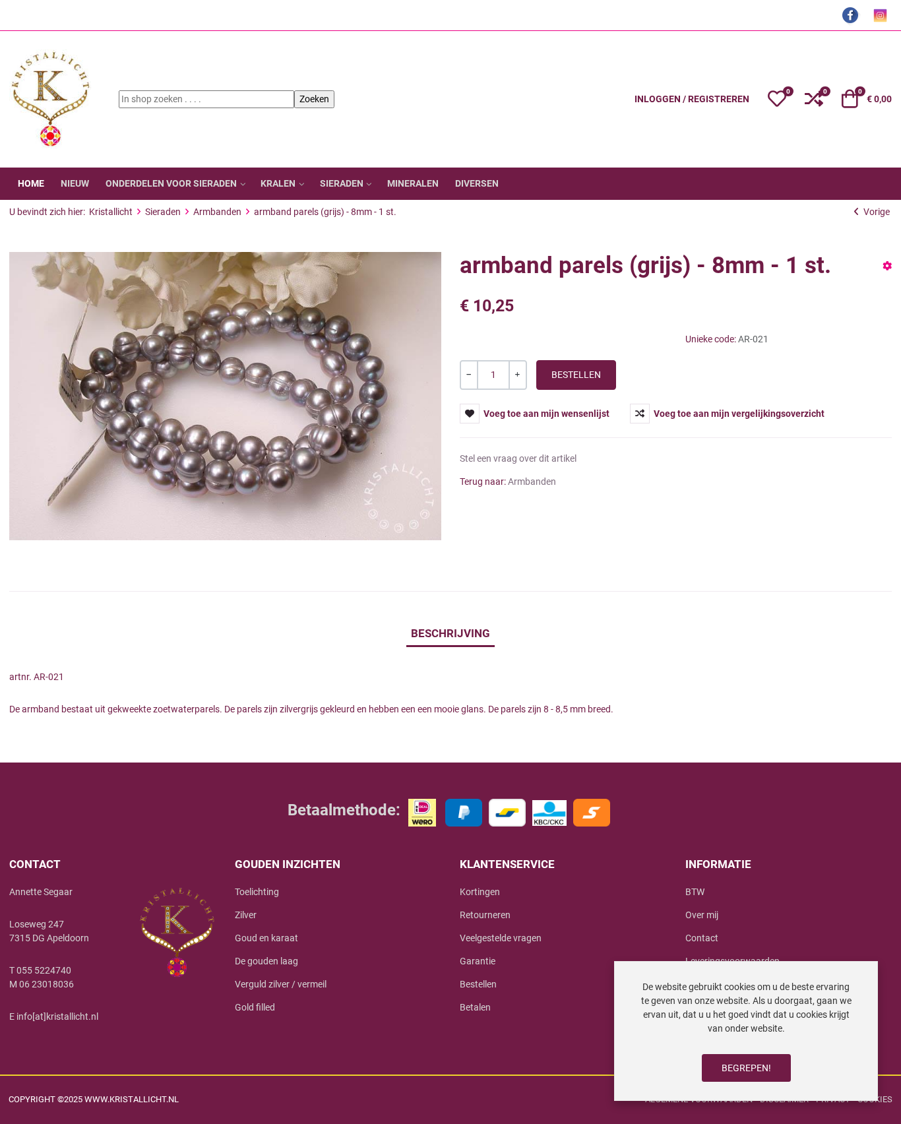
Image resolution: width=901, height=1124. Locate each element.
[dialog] (746, 1031)
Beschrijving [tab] (450, 633)
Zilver (246, 915)
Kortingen (480, 892)
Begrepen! (746, 1068)
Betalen (475, 1007)
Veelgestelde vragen (501, 938)
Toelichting (257, 892)
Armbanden (532, 481)
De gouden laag (266, 961)
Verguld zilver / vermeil (280, 984)
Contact (701, 938)
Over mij (701, 915)
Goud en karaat (266, 938)
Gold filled (255, 1007)
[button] (777, 99)
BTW (694, 892)
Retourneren (485, 915)
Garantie (477, 961)
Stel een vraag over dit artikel (518, 458)
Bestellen (478, 984)
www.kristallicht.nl (131, 1099)
